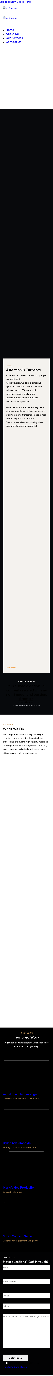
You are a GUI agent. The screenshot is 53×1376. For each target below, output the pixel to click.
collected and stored (16, 1366)
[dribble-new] (9, 53)
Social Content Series (18, 1236)
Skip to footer (24, 1)
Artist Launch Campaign (20, 1094)
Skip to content (8, 1)
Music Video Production (19, 1187)
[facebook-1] (1, 53)
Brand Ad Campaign (17, 1143)
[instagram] (15, 53)
